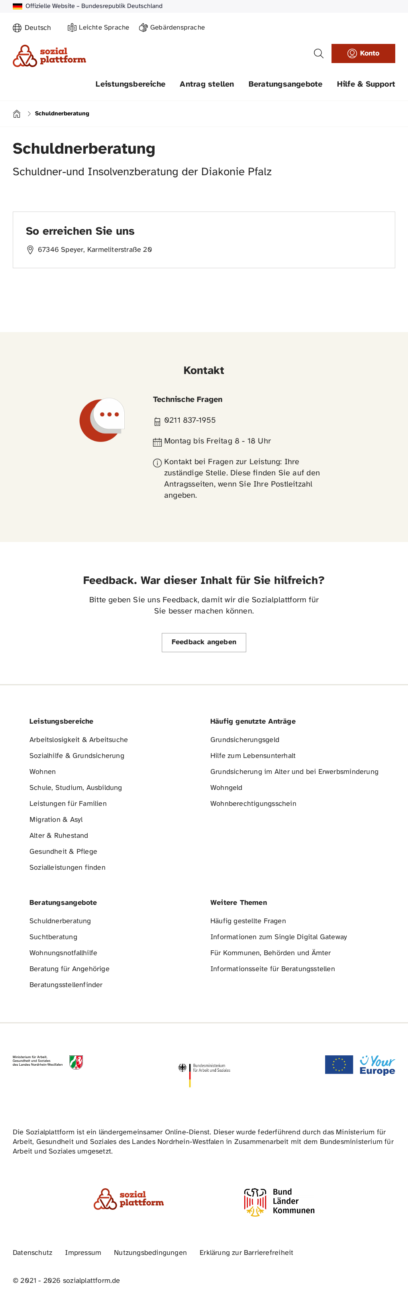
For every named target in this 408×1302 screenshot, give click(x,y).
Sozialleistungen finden (67, 868)
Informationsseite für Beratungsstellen (272, 969)
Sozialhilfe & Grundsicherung (76, 756)
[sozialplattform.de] (49, 56)
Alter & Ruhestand (58, 836)
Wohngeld (226, 788)
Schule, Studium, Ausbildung (75, 788)
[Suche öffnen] (318, 53)
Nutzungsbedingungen (150, 1253)
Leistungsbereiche (130, 84)
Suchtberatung (53, 937)
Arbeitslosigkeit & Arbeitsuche (78, 740)
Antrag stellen (207, 84)
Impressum (83, 1253)
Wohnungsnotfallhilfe (63, 953)
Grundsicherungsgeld (244, 740)
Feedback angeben (204, 642)
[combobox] (41, 28)
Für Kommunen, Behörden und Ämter (270, 953)
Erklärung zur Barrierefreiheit (246, 1253)
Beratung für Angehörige (69, 969)
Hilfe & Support (366, 84)
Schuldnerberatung (60, 921)
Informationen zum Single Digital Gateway (278, 937)
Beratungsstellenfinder (66, 985)
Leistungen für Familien (68, 804)
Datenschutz (32, 1253)
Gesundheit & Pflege (63, 852)
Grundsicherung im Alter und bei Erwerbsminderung (294, 772)
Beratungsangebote (286, 84)
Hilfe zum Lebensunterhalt (253, 756)
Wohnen (42, 772)
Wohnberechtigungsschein (253, 804)
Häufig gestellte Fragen (248, 921)
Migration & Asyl (55, 820)
